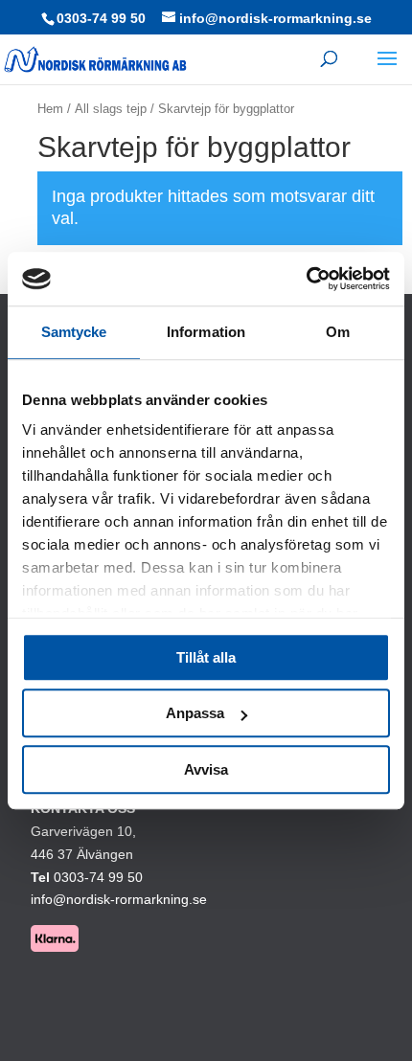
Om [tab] (338, 332)
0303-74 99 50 (101, 18)
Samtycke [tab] (74, 332)
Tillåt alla (206, 657)
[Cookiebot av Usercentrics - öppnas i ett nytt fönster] (306, 278)
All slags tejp (111, 109)
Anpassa (195, 713)
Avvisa (206, 769)
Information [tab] (206, 332)
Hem (50, 109)
